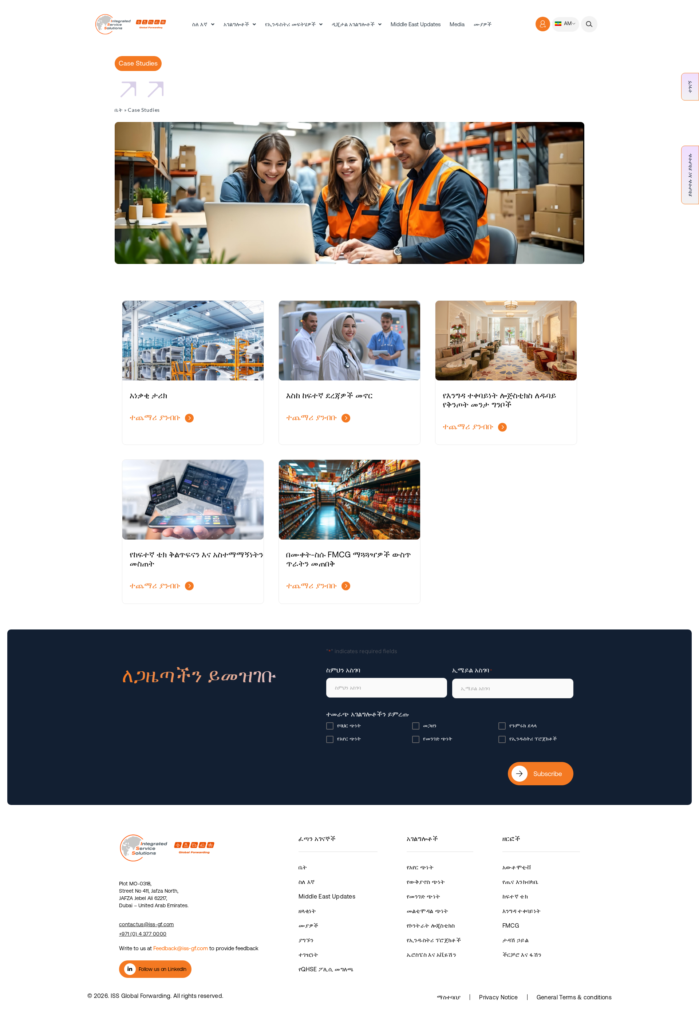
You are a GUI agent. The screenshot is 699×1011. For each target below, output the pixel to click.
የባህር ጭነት (349, 725)
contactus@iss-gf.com (146, 924)
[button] (589, 24)
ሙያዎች (482, 24)
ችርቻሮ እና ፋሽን (522, 954)
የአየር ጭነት (349, 739)
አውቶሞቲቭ (516, 867)
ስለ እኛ (200, 24)
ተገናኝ (690, 86)
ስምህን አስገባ (343, 670)
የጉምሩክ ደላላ (523, 725)
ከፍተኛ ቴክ (515, 896)
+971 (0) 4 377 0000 (142, 934)
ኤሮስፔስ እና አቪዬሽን (431, 954)
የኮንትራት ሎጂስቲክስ (431, 925)
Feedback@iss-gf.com (180, 948)
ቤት (119, 110)
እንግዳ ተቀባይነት (521, 911)
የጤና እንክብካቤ (520, 881)
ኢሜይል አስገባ (472, 670)
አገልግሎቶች (236, 24)
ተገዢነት (309, 954)
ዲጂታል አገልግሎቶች (353, 24)
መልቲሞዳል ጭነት (428, 911)
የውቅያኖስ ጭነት (426, 881)
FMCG (510, 925)
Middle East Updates (416, 24)
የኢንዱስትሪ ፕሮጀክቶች (533, 739)
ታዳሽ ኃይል (515, 940)
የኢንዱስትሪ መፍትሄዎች (290, 24)
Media (457, 24)
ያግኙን (306, 940)
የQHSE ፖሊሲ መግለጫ (326, 969)
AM (567, 23)
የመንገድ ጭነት (437, 739)
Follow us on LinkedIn (162, 969)
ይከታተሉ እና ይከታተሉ (690, 175)
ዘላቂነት (307, 911)
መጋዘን (430, 725)
